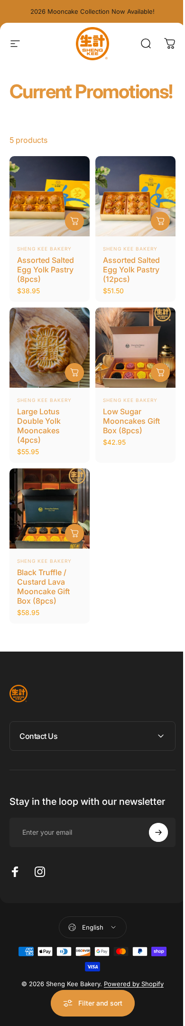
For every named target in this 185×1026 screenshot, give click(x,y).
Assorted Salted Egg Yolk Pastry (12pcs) (131, 269)
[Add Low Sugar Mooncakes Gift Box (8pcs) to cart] (160, 372)
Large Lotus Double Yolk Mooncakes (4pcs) (39, 426)
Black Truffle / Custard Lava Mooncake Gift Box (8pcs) (43, 587)
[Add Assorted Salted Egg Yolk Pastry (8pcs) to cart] (74, 221)
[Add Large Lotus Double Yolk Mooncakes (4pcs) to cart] (74, 372)
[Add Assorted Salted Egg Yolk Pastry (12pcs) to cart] (160, 221)
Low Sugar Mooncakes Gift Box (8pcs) (131, 421)
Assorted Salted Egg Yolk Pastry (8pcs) (45, 269)
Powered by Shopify (130, 992)
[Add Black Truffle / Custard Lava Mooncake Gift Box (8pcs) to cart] (74, 533)
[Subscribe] (151, 840)
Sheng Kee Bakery (44, 249)
